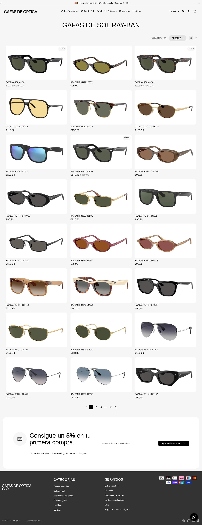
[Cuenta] (189, 11)
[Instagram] (188, 520)
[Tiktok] (198, 520)
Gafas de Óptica (14, 521)
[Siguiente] (115, 407)
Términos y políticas (34, 521)
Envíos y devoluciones (114, 500)
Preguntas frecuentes (114, 495)
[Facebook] (183, 520)
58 (111, 407)
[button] (177, 38)
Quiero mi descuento (173, 443)
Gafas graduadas (61, 486)
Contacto (57, 510)
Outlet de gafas (60, 500)
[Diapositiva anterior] (10, 63)
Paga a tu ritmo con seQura (117, 509)
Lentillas (57, 505)
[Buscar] (183, 11)
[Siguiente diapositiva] (199, 3)
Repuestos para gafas (63, 495)
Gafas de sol (59, 491)
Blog (107, 505)
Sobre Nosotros (112, 486)
